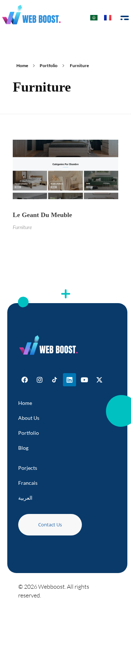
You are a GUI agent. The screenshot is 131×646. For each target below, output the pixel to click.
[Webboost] (31, 15)
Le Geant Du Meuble (42, 214)
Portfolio (48, 65)
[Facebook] (24, 379)
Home (22, 65)
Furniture (22, 227)
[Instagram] (39, 379)
